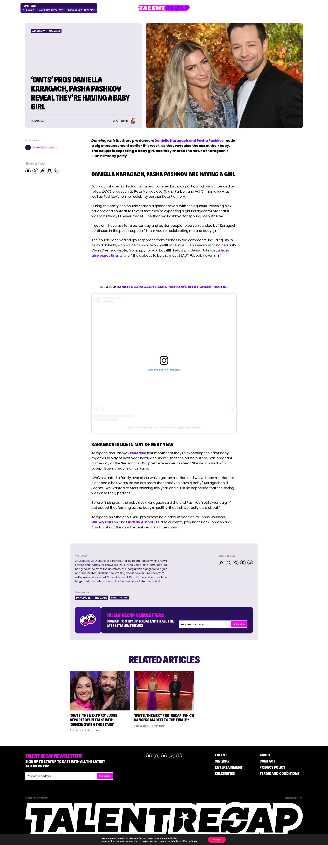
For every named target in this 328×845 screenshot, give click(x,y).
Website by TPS (294, 797)
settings (192, 841)
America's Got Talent (51, 10)
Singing (222, 761)
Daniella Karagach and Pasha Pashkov (189, 140)
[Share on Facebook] (28, 170)
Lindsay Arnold (139, 522)
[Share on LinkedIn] (49, 170)
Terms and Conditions (279, 773)
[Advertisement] (163, 271)
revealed (138, 453)
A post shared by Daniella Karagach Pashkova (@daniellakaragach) (164, 427)
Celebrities (225, 773)
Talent (221, 755)
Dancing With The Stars (81, 10)
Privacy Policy (272, 767)
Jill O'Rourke (82, 561)
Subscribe (239, 624)
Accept (217, 839)
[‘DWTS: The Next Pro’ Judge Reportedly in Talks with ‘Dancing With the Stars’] (100, 690)
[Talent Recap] (164, 8)
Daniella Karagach (119, 598)
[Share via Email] (56, 170)
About (265, 755)
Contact (267, 761)
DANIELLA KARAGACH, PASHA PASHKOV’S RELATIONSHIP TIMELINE (172, 286)
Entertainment (229, 767)
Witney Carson (104, 522)
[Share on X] (35, 170)
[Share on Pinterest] (42, 170)
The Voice (28, 10)
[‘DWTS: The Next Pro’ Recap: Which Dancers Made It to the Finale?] (164, 690)
